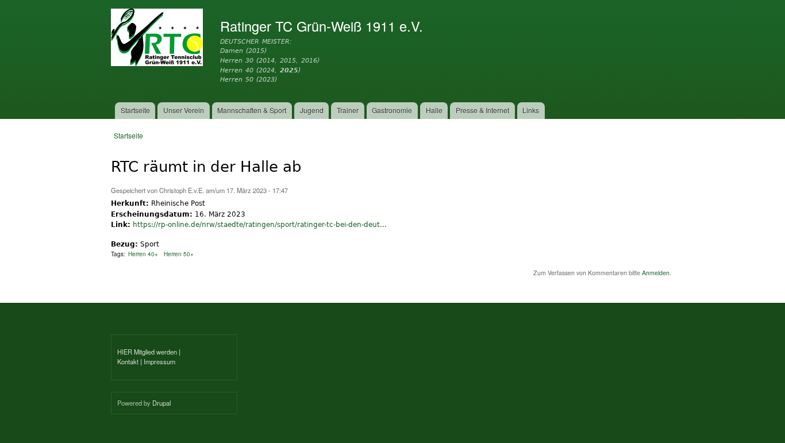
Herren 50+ (179, 254)
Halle (434, 110)
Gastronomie (392, 110)
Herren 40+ (143, 254)
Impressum (159, 361)
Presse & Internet (482, 110)
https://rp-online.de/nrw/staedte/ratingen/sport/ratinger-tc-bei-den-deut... (260, 224)
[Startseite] (158, 39)
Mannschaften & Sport (251, 110)
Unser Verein (183, 110)
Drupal (161, 402)
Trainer (348, 110)
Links (530, 110)
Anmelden (655, 272)
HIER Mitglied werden (147, 351)
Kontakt (127, 361)
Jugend (312, 110)
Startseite (135, 110)
